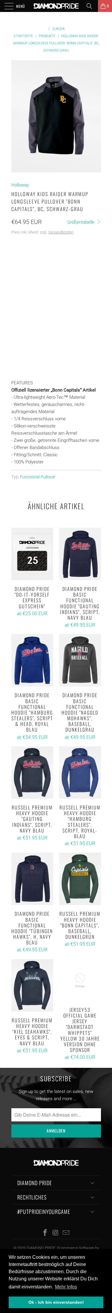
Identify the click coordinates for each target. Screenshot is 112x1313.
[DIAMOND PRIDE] (56, 6)
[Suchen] (91, 6)
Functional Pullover (38, 476)
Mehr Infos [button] (66, 1286)
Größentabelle (81, 222)
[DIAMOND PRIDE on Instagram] (55, 1233)
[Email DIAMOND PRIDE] (66, 1233)
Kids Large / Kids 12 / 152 (38, 289)
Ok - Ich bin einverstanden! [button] (56, 1302)
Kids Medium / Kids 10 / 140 (40, 274)
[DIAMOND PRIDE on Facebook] (45, 1233)
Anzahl (18, 328)
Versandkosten (60, 232)
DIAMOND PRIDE (41, 1248)
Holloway (20, 185)
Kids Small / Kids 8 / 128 (38, 259)
